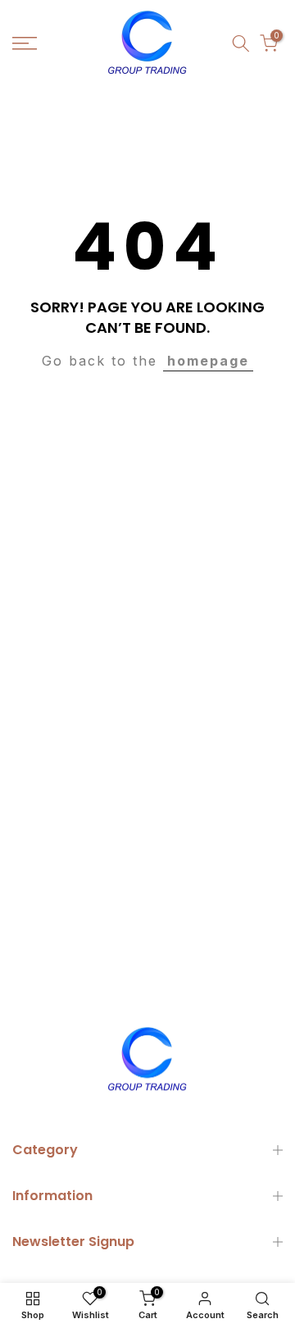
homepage (208, 360)
